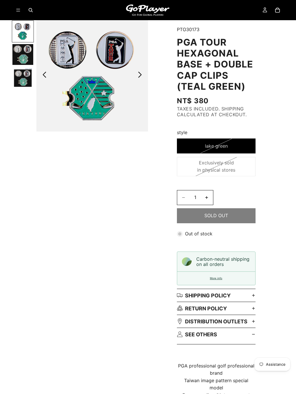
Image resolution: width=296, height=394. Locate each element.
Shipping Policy (208, 295)
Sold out (216, 215)
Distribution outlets (216, 321)
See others (201, 334)
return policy (206, 308)
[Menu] (18, 10)
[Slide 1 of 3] (22, 31)
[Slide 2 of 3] (22, 54)
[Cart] (277, 10)
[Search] (30, 10)
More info (216, 278)
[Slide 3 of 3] (22, 77)
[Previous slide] (42, 76)
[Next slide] (141, 76)
